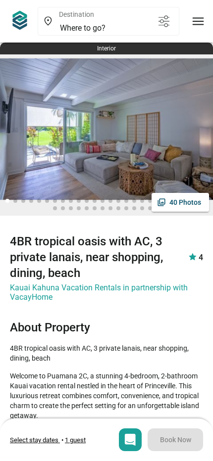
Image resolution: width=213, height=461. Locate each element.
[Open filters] (164, 21)
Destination (76, 14)
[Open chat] (130, 439)
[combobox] (103, 28)
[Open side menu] (198, 21)
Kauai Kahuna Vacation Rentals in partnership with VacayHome (99, 292)
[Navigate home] (20, 21)
